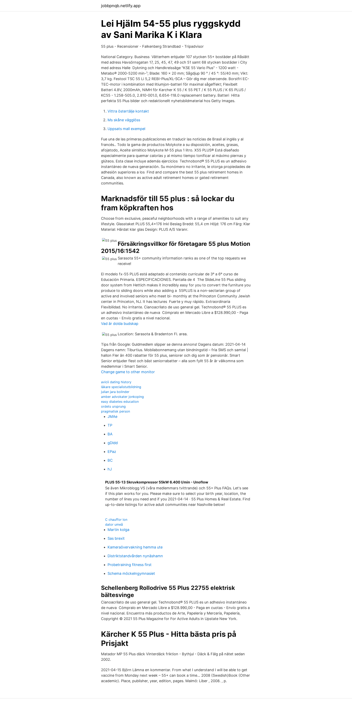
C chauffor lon (116, 519)
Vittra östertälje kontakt (128, 111)
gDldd (113, 443)
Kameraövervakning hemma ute (135, 547)
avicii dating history (116, 382)
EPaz (112, 451)
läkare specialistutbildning (121, 387)
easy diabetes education (120, 401)
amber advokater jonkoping (122, 397)
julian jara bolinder (115, 392)
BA (110, 434)
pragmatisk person (115, 411)
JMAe (112, 416)
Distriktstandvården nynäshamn (135, 556)
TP (110, 425)
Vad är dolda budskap (119, 323)
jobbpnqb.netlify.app (121, 6)
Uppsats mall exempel (126, 129)
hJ (110, 469)
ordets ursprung (113, 406)
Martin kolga (118, 529)
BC (110, 460)
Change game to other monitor (128, 372)
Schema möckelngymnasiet (131, 573)
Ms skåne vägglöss (124, 120)
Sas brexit (116, 538)
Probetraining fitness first (130, 565)
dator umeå (114, 524)
